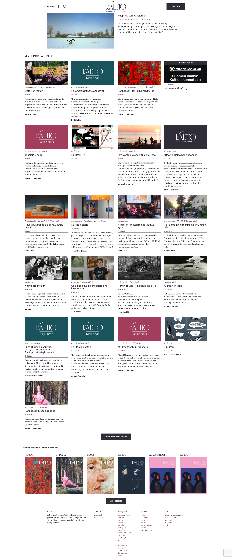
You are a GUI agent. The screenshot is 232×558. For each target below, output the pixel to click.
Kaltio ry (168, 525)
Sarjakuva (75, 151)
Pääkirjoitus (43, 151)
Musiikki (41, 87)
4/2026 (27, 95)
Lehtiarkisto (116, 501)
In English (122, 550)
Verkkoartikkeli (51, 87)
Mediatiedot (170, 522)
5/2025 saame (146, 525)
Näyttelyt (122, 538)
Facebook (98, 515)
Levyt (120, 543)
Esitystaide (122, 553)
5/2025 (143, 527)
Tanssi (120, 520)
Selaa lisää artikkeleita (116, 437)
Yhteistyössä (169, 85)
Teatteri (121, 517)
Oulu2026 (122, 19)
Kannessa (122, 87)
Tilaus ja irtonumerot (174, 515)
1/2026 (143, 520)
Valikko (50, 7)
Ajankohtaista (30, 87)
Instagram (98, 517)
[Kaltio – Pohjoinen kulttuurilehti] (116, 6)
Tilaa (175, 7)
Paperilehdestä (134, 19)
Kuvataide (132, 87)
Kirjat (73, 87)
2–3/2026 (147, 19)
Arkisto (121, 555)
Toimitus (168, 520)
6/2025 (143, 522)
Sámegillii (122, 527)
